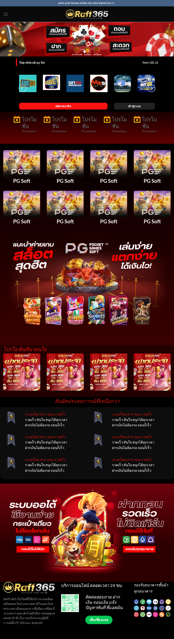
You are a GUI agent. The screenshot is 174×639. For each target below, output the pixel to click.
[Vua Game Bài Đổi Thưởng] (87, 14)
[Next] (165, 40)
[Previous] (9, 40)
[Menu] (5, 14)
